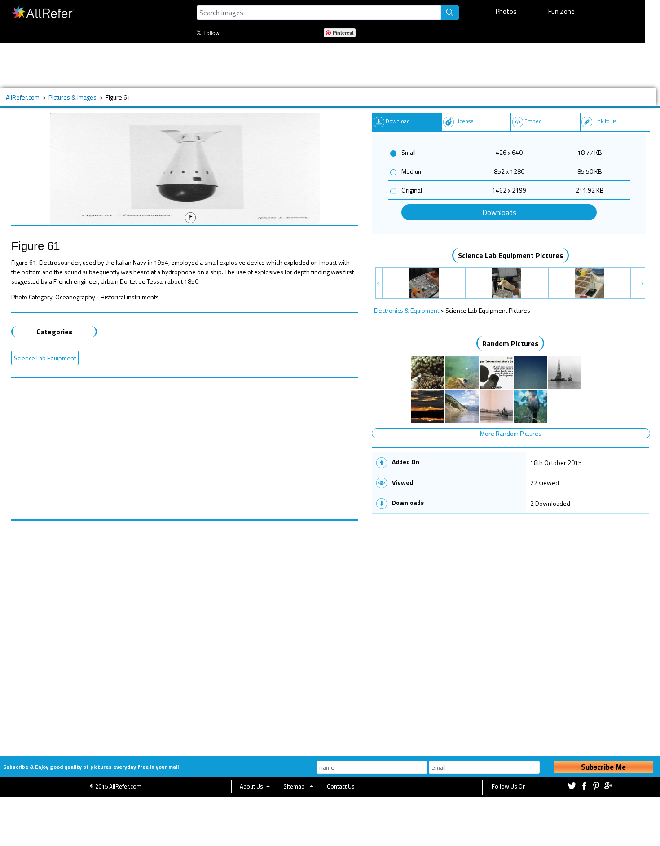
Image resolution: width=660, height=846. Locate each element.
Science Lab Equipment (45, 358)
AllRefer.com (23, 97)
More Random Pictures (510, 433)
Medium (412, 171)
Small (408, 152)
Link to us (605, 121)
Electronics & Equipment (406, 310)
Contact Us (341, 786)
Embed (533, 121)
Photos (506, 11)
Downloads (499, 212)
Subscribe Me (603, 767)
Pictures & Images (72, 97)
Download (398, 121)
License (464, 121)
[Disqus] (185, 633)
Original (411, 190)
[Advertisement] (295, 65)
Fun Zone (561, 11)
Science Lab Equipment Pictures (510, 255)
